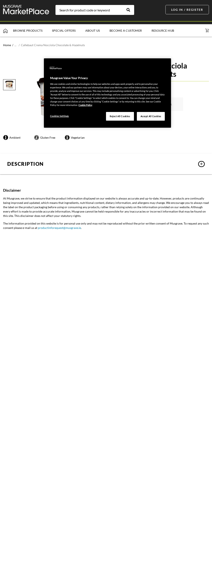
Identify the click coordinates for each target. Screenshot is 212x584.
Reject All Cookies (120, 116)
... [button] (15, 45)
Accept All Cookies (151, 116)
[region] (107, 93)
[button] (106, 164)
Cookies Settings (59, 116)
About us (92, 30)
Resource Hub (163, 30)
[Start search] (130, 10)
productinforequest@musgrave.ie (59, 228)
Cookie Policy (85, 105)
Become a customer (126, 30)
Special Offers (64, 30)
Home (7, 45)
